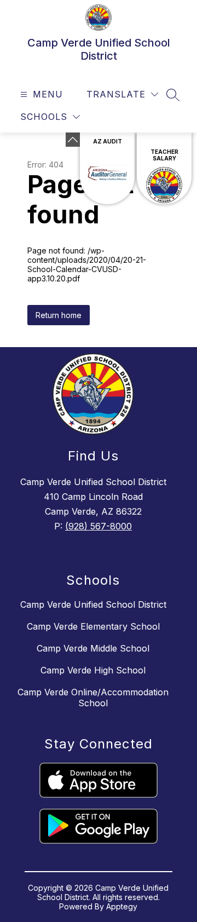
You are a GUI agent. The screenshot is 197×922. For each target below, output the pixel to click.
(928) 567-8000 (98, 526)
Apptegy (121, 906)
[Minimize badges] (73, 139)
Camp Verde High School (93, 670)
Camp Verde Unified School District (93, 604)
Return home (59, 315)
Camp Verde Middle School (93, 648)
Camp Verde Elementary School (93, 626)
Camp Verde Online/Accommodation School (93, 697)
